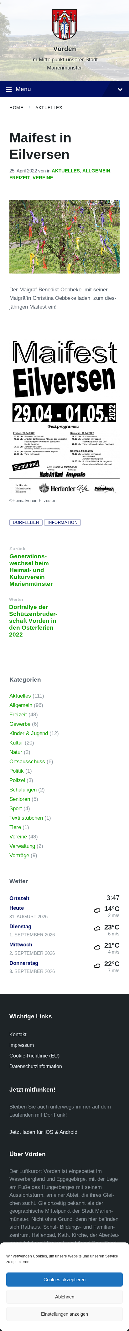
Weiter (16, 599)
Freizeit (19, 177)
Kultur (16, 743)
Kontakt (17, 1034)
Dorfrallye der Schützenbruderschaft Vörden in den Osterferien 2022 (33, 621)
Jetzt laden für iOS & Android (43, 1132)
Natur (15, 752)
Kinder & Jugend (28, 733)
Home (16, 107)
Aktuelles (48, 107)
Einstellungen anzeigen (64, 1314)
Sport (15, 808)
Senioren (19, 799)
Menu (23, 89)
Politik (16, 771)
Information (63, 522)
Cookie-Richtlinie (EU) (34, 1055)
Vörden (64, 49)
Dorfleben (26, 522)
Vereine (43, 177)
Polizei (17, 780)
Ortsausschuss (27, 762)
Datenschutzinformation (35, 1066)
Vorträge (19, 855)
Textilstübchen (26, 818)
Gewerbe (19, 724)
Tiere (15, 827)
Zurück (17, 548)
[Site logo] (64, 38)
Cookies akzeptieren (64, 1279)
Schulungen (23, 790)
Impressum (21, 1045)
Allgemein (96, 170)
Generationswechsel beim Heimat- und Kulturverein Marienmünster (31, 570)
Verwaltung (22, 846)
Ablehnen (64, 1296)
